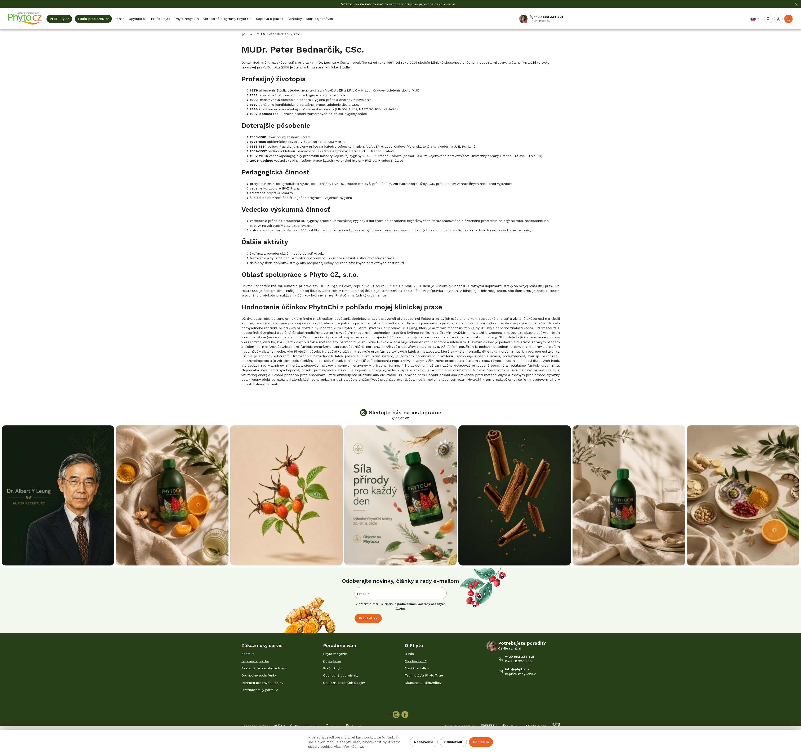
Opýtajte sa (332, 661)
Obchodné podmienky (259, 675)
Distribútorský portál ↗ (259, 690)
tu (361, 747)
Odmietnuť (453, 742)
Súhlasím (481, 742)
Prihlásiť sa (368, 618)
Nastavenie (423, 742)
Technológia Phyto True (424, 675)
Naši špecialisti (417, 668)
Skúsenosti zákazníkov (423, 683)
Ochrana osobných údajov (262, 683)
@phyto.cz (400, 418)
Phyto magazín (335, 654)
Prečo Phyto (332, 668)
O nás (409, 654)
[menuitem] (59, 19)
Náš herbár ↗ (416, 661)
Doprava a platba (255, 661)
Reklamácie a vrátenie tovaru (265, 668)
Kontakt (247, 654)
